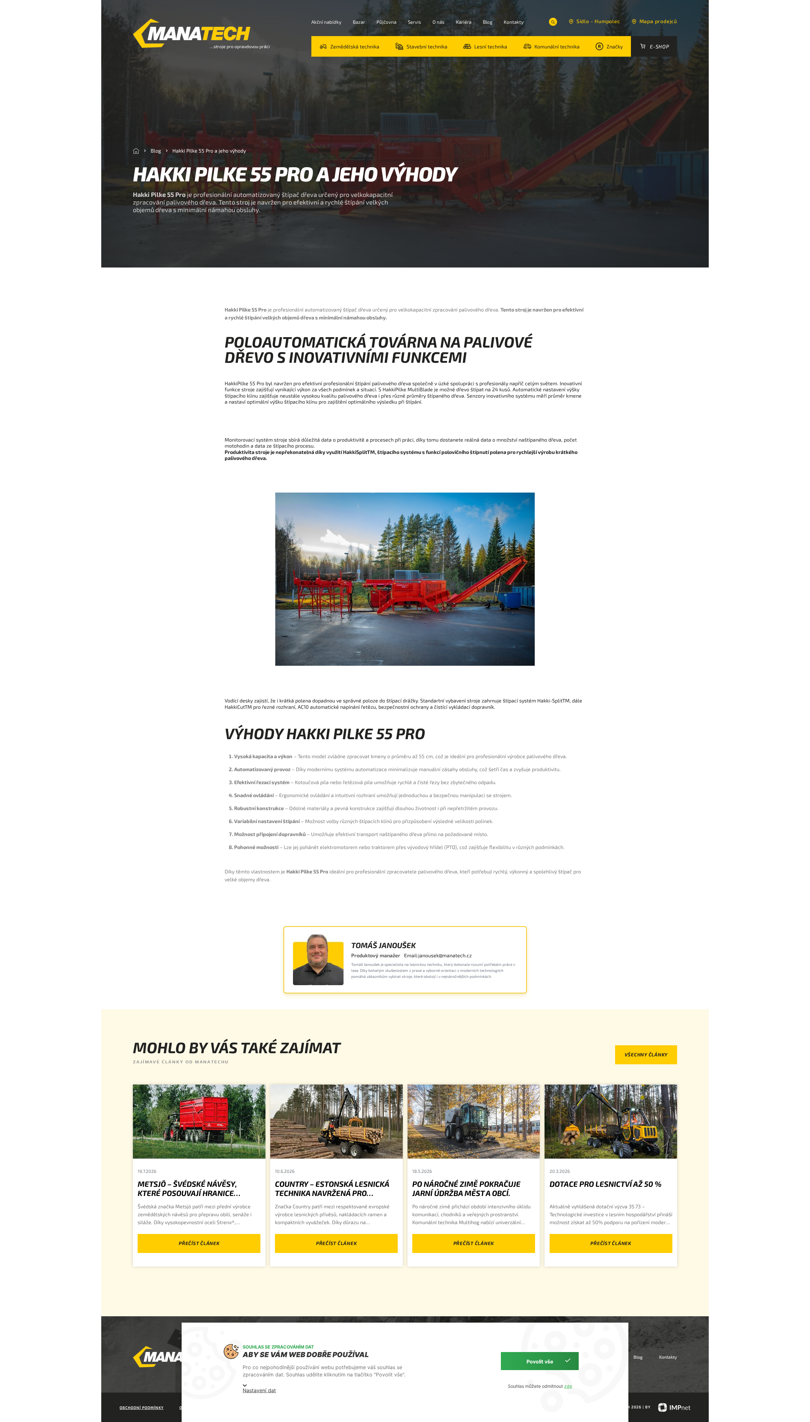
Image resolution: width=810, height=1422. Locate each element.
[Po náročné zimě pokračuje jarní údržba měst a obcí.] (474, 1122)
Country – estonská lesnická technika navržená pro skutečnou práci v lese (332, 1193)
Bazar (359, 22)
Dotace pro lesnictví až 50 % (606, 1183)
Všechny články (646, 1054)
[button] (349, 46)
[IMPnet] (671, 1407)
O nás (439, 22)
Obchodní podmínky (142, 1407)
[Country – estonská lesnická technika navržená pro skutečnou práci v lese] (336, 1122)
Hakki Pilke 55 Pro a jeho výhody (209, 151)
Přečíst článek (199, 1243)
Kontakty (514, 22)
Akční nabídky (326, 22)
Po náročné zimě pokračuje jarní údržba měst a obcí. (466, 1188)
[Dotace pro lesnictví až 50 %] (611, 1122)
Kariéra (463, 22)
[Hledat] (553, 22)
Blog (487, 22)
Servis (414, 22)
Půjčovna (386, 22)
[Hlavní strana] (136, 150)
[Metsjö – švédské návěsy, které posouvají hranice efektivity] (199, 1122)
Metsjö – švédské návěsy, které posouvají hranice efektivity (187, 1193)
